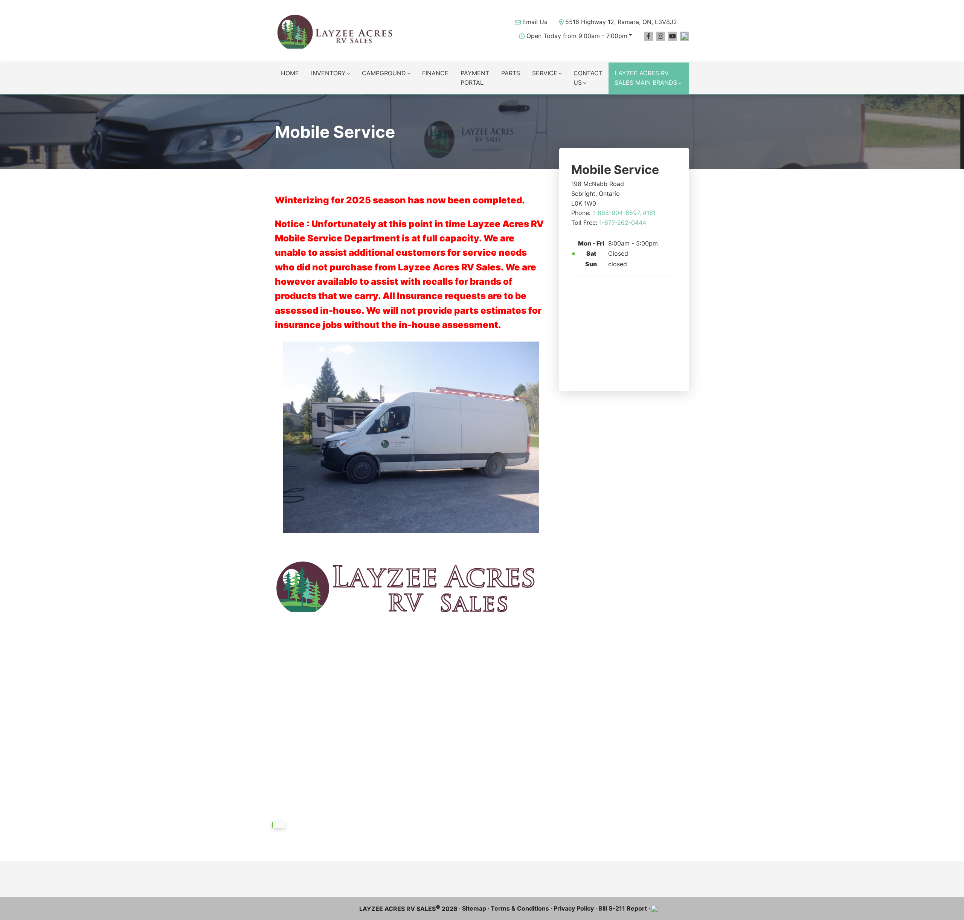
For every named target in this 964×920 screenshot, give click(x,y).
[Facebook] (648, 36)
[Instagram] (660, 36)
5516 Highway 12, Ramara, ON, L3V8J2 (621, 22)
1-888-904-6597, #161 (624, 213)
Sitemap (474, 908)
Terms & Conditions (520, 908)
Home (290, 73)
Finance (435, 73)
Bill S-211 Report (622, 908)
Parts (510, 73)
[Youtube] (672, 36)
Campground (384, 73)
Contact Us (588, 78)
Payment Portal (475, 78)
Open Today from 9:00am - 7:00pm (576, 36)
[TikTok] (684, 36)
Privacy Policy (574, 908)
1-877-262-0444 (622, 222)
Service (544, 73)
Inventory (328, 73)
